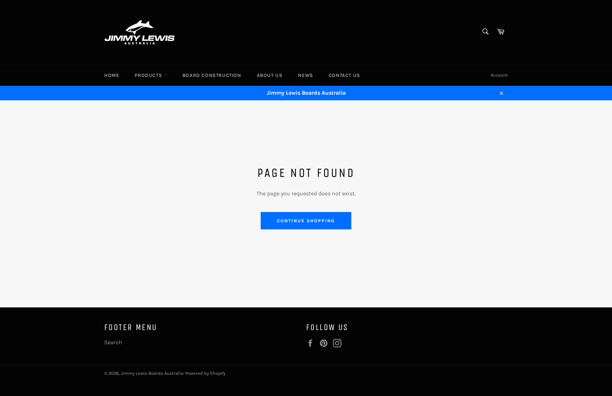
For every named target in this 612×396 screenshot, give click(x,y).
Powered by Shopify (205, 373)
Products (149, 75)
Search (113, 342)
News (305, 75)
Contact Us (344, 75)
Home (111, 75)
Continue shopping (306, 220)
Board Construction (211, 75)
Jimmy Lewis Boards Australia (152, 373)
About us (270, 75)
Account (499, 75)
